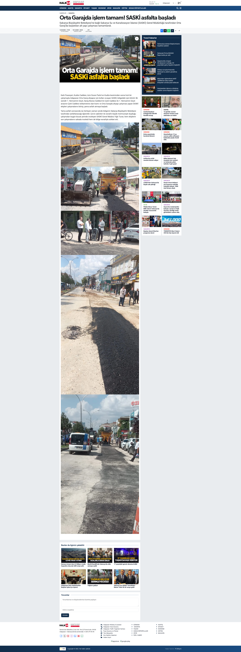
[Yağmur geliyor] (100, 577)
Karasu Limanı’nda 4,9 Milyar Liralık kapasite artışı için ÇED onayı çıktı (73, 565)
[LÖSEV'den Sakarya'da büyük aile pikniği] (151, 173)
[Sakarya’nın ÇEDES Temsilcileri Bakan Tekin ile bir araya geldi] (126, 577)
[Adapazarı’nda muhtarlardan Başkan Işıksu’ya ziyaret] (73, 577)
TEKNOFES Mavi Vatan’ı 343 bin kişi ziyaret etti (172, 232)
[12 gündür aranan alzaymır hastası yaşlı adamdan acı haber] (171, 102)
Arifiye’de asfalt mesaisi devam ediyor (150, 159)
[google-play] (125, 641)
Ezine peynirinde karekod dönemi (149, 135)
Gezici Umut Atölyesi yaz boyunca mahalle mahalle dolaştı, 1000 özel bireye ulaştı (171, 185)
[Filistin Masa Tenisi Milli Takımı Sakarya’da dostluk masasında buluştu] (151, 197)
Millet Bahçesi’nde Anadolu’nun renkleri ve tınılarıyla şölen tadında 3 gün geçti (171, 161)
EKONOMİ (102, 8)
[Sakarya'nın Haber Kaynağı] (72, 2)
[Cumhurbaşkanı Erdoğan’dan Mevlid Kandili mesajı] (151, 102)
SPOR (109, 8)
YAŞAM (94, 8)
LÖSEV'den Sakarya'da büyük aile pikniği (151, 183)
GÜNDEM (63, 8)
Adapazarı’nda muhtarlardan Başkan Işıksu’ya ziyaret (71, 586)
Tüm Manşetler (108, 633)
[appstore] (115, 641)
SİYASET (87, 8)
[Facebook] (61, 635)
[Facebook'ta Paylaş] (162, 30)
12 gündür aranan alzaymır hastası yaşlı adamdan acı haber (171, 113)
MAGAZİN (116, 8)
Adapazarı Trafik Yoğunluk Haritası (114, 629)
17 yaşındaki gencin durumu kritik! (125, 564)
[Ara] (178, 8)
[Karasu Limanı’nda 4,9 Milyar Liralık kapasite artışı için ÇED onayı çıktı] (73, 555)
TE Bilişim (178, 649)
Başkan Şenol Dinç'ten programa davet (151, 232)
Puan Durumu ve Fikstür (110, 631)
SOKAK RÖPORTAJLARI (137, 8)
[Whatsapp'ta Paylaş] (168, 30)
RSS (63, 649)
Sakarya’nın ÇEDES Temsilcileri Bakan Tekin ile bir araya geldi (124, 586)
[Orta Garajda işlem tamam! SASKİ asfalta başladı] (100, 58)
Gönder (65, 615)
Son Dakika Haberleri (110, 635)
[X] (64, 635)
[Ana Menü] (180, 8)
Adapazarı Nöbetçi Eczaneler (112, 625)
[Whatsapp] (82, 635)
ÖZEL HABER (137, 635)
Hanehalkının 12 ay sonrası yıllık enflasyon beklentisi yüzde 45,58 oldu (171, 137)
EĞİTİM (124, 8)
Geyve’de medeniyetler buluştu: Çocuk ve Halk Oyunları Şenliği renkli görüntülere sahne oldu (171, 209)
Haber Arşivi (107, 637)
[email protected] (77, 632)
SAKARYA (78, 8)
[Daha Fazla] (172, 30)
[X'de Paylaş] (165, 30)
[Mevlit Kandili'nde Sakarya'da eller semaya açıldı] (100, 555)
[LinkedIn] (75, 635)
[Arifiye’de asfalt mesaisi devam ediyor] (151, 148)
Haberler (63, 13)
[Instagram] (71, 635)
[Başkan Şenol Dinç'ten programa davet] (151, 221)
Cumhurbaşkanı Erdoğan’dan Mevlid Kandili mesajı (150, 113)
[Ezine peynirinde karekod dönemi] (151, 124)
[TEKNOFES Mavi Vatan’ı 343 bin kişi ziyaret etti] (171, 221)
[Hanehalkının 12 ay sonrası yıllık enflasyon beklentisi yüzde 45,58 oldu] (171, 124)
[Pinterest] (68, 635)
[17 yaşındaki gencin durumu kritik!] (126, 555)
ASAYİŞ (70, 8)
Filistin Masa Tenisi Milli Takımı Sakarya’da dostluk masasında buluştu (151, 209)
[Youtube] (78, 635)
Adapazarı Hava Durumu (110, 627)
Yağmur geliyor (93, 585)
